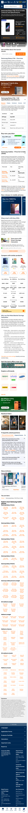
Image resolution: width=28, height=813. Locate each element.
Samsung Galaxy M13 (21, 577)
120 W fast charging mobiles (13, 632)
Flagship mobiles (21, 638)
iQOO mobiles (21, 669)
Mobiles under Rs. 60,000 (13, 625)
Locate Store (19, 365)
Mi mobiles (21, 685)
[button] (13, 94)
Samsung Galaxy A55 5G (5, 535)
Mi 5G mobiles (22, 660)
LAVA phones (13, 669)
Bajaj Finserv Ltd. (19, 791)
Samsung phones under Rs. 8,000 (14, 584)
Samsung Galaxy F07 (21, 547)
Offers (15, 810)
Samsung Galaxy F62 (5, 542)
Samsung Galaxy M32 (14, 572)
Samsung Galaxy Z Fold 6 (22, 559)
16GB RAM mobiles (13, 638)
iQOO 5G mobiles (22, 664)
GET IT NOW (17, 147)
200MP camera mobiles (5, 638)
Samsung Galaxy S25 (14, 508)
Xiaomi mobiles (21, 677)
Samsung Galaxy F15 (22, 542)
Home (3, 810)
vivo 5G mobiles (5, 664)
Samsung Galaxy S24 (14, 513)
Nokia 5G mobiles (22, 656)
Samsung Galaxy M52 (5, 577)
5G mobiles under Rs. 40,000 (13, 610)
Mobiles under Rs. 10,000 (5, 617)
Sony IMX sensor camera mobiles (13, 649)
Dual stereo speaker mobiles (13, 643)
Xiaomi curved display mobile (21, 633)
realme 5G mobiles (14, 656)
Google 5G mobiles (14, 664)
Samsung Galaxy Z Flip (5, 559)
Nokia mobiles (13, 677)
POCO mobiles (13, 694)
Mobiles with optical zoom (21, 643)
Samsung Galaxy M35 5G (14, 567)
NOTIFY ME (21, 54)
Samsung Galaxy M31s (14, 577)
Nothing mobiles (21, 690)
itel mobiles (13, 685)
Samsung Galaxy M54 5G (5, 572)
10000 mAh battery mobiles (5, 632)
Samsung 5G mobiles (14, 660)
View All (3, 394)
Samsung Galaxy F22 (14, 552)
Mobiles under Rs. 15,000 (13, 617)
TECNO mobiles (5, 673)
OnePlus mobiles (13, 673)
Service (7, 810)
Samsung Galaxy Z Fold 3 (14, 559)
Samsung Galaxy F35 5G (14, 542)
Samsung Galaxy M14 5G (21, 572)
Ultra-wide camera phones (5, 649)
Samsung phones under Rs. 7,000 (6, 584)
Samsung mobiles (21, 673)
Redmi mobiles (5, 690)
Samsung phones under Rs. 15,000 (6, 590)
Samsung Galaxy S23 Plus (14, 518)
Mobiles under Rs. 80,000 (22, 625)
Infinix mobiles (5, 682)
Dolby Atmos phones (5, 643)
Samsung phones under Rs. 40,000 (14, 596)
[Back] (2, 6)
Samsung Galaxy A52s (14, 535)
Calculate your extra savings (8, 356)
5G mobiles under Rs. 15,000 (5, 605)
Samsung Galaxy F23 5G (14, 547)
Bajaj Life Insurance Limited (19, 799)
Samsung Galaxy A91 (5, 526)
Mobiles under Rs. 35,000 (22, 621)
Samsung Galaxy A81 (14, 526)
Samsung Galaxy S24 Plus (5, 513)
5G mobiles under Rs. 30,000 (5, 610)
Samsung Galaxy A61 (14, 531)
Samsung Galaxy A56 (21, 531)
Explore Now (4, 428)
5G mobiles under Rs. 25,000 (21, 605)
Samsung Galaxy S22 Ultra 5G (21, 518)
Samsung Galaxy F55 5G (5, 547)
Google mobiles (21, 681)
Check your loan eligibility (13, 76)
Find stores (7, 37)
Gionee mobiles (5, 694)
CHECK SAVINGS (13, 251)
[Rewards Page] (24, 2)
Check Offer (5, 92)
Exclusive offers (20, 37)
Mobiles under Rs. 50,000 (5, 625)
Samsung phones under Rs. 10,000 (22, 584)
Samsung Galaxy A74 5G (21, 526)
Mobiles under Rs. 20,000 (22, 617)
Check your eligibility (10, 450)
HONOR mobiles (5, 686)
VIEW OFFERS (5, 273)
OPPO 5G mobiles (5, 656)
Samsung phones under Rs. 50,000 (22, 597)
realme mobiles (5, 677)
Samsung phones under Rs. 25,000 (22, 591)
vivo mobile (5, 669)
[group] (13, 88)
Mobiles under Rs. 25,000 (5, 621)
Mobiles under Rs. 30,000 (13, 621)
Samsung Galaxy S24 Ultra (21, 508)
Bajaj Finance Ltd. (19, 793)
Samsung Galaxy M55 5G (5, 566)
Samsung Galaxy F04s (21, 552)
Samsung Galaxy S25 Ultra (5, 508)
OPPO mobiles (13, 690)
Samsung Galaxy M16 (21, 566)
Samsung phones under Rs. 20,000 (14, 590)
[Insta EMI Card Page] (20, 2)
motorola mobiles (13, 682)
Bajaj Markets (18, 801)
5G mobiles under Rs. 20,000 (13, 605)
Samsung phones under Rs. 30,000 (6, 596)
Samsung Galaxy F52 (5, 552)
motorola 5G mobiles (5, 660)
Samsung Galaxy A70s (5, 531)
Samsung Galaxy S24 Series (21, 513)
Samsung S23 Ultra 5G (6, 518)
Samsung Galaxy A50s (22, 535)
